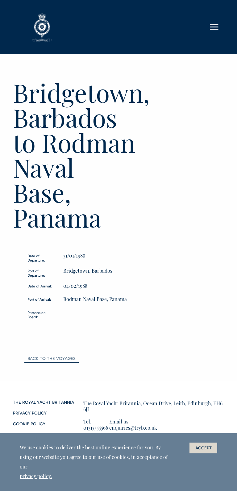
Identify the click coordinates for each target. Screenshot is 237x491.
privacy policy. (36, 476)
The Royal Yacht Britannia (43, 402)
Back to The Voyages (51, 358)
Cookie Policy (29, 424)
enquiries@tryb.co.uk (133, 428)
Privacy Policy (30, 413)
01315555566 (95, 428)
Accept (203, 448)
